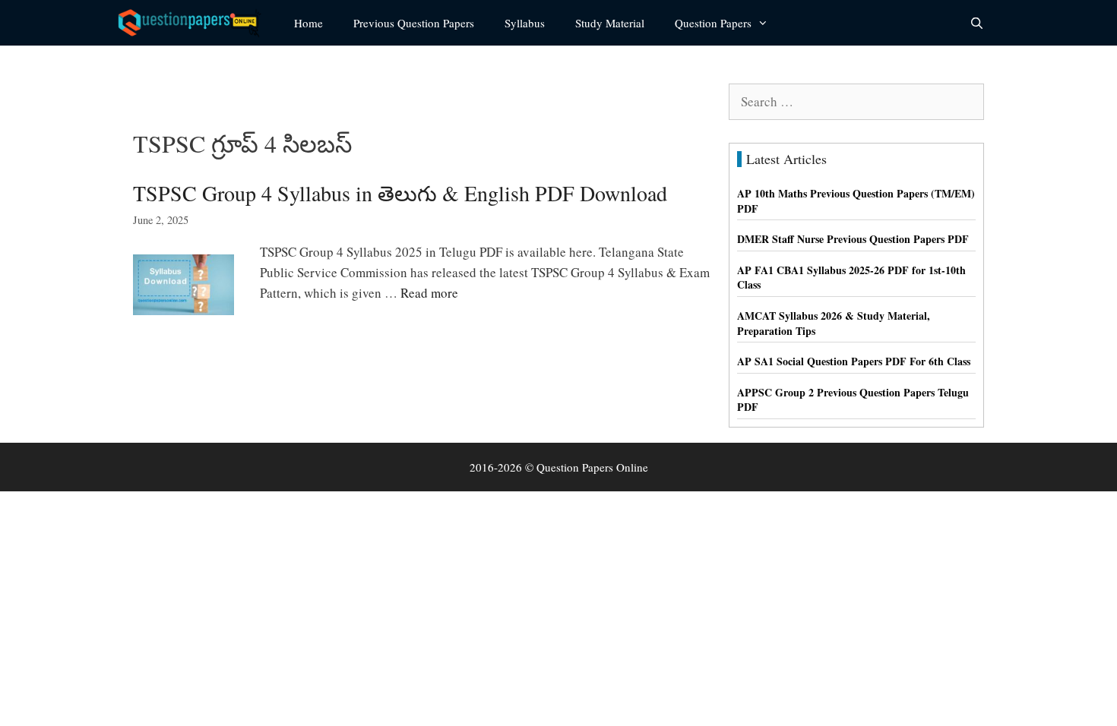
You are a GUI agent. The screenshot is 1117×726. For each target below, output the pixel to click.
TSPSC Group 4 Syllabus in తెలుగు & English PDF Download (400, 192)
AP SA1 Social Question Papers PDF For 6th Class (853, 361)
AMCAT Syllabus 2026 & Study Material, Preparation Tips (833, 323)
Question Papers (713, 22)
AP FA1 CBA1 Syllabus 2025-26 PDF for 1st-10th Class (851, 277)
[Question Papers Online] (194, 23)
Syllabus (525, 22)
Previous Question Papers (413, 22)
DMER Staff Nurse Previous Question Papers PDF (853, 239)
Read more (429, 292)
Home (308, 22)
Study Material (609, 22)
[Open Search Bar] (976, 23)
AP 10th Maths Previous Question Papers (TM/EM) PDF (856, 200)
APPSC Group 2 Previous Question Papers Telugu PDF (853, 399)
